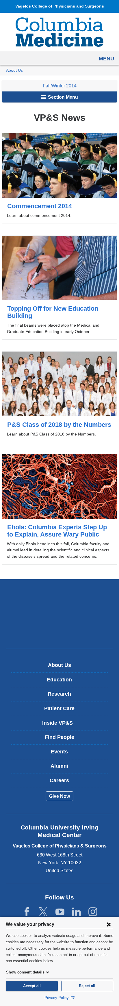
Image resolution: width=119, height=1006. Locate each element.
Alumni (59, 766)
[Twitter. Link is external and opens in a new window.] (43, 912)
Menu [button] (106, 59)
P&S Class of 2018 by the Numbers (59, 397)
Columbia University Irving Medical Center (59, 595)
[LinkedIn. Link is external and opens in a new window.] (76, 912)
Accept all (32, 986)
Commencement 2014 (59, 178)
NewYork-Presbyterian (59, 613)
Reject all (87, 986)
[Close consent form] (108, 924)
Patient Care (59, 708)
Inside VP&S (61, 725)
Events (59, 752)
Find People (59, 737)
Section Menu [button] (62, 97)
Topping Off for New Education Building (59, 288)
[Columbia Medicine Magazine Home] (59, 31)
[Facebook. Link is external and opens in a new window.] (26, 912)
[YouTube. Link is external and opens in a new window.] (60, 912)
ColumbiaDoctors (59, 631)
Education (59, 680)
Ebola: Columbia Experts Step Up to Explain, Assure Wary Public (59, 509)
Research (59, 694)
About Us (14, 70)
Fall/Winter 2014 (60, 85)
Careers (59, 780)
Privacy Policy (57, 998)
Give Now (59, 796)
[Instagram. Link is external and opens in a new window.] (93, 912)
